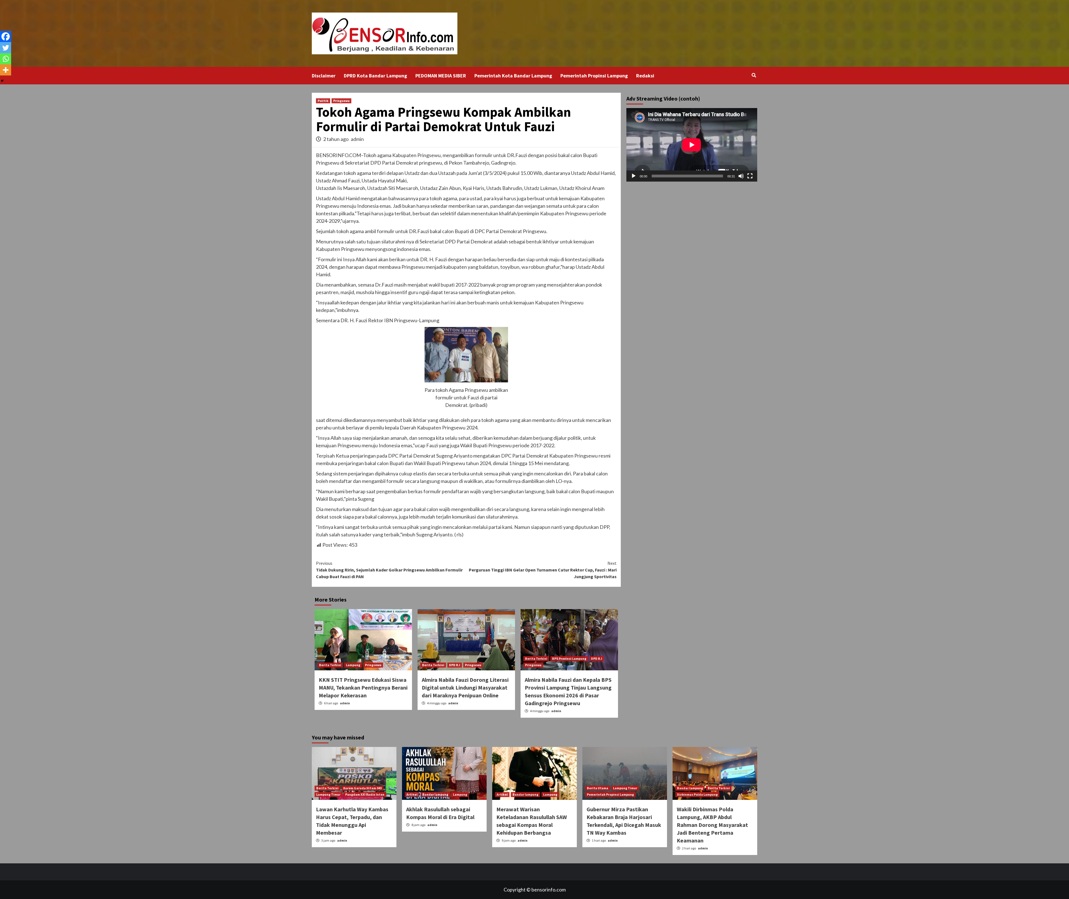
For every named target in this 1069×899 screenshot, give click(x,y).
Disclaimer (323, 75)
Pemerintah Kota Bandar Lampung (513, 75)
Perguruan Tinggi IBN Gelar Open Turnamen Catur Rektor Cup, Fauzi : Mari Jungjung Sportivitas (543, 569)
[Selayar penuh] (750, 176)
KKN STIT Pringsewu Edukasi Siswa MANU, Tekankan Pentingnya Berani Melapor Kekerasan (363, 687)
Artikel (412, 794)
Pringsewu (341, 101)
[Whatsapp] (5, 58)
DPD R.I (454, 665)
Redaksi (645, 75)
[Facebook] (5, 36)
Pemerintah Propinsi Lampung (594, 75)
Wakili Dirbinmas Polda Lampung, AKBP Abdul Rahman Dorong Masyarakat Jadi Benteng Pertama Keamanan (712, 825)
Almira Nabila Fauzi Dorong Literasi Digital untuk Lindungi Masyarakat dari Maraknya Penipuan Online (465, 687)
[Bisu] (741, 176)
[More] (5, 69)
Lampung (353, 665)
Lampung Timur (328, 794)
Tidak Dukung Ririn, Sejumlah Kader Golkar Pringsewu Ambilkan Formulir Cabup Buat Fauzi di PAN (389, 569)
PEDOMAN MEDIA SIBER (440, 75)
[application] (691, 145)
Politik (323, 101)
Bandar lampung (435, 794)
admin (357, 139)
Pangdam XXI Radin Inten (364, 794)
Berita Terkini (330, 665)
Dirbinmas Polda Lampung (697, 794)
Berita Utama (597, 788)
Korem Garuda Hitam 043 (362, 788)
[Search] (753, 75)
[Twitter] (5, 47)
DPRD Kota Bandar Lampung (375, 75)
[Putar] (633, 176)
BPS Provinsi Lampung (569, 658)
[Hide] (2, 81)
